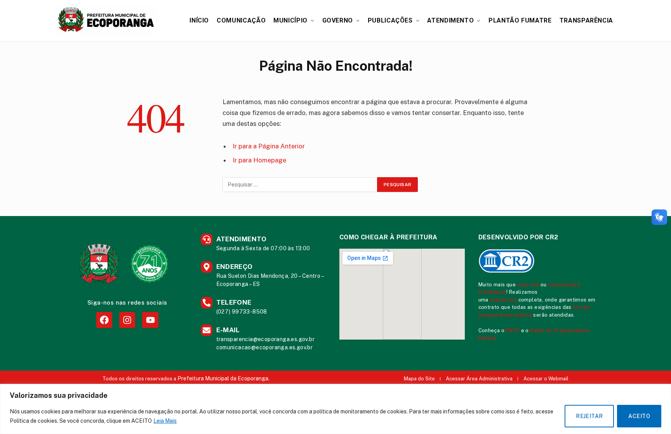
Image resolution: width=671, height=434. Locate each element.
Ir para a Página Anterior (269, 146)
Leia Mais (165, 421)
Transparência (586, 20)
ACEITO (639, 416)
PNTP (513, 330)
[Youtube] (150, 320)
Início (199, 20)
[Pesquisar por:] (300, 184)
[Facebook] (104, 320)
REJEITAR (589, 416)
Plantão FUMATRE (520, 20)
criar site (528, 285)
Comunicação (241, 20)
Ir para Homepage (259, 160)
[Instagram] (127, 320)
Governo (337, 20)
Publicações (390, 20)
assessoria (503, 300)
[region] (335, 409)
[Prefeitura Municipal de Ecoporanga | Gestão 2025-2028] (106, 20)
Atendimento (450, 20)
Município (290, 20)
